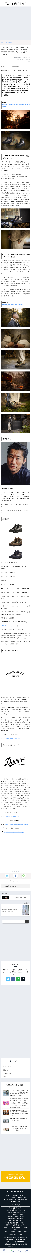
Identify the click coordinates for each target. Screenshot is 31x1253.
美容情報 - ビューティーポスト (16, 1216)
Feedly (18, 981)
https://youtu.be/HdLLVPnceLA (12, 305)
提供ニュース (6, 1070)
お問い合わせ (9, 1199)
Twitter (8, 981)
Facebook (13, 981)
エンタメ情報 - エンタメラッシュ (16, 1210)
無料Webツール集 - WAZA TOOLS (16, 1242)
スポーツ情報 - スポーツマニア (16, 1218)
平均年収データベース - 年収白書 (16, 1239)
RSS (23, 981)
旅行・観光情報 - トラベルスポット (16, 1223)
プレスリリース (13, 881)
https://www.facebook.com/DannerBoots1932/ (16, 824)
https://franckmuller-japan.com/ (12, 738)
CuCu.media (7, 1073)
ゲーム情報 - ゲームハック (16, 1214)
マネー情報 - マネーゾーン (16, 1220)
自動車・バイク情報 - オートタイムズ (16, 1225)
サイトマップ (16, 1201)
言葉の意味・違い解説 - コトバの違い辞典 (16, 1244)
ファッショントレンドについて (16, 1195)
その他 (4, 1076)
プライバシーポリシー (10, 1197)
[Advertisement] (15, 23)
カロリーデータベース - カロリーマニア (16, 1237)
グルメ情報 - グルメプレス (16, 1208)
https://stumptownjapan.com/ (9, 625)
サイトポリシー (24, 1197)
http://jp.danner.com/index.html (12, 816)
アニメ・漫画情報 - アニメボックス (16, 1212)
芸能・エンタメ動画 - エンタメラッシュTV (16, 1231)
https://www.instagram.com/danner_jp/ (14, 832)
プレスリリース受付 (21, 1199)
